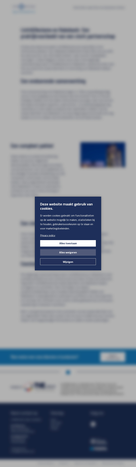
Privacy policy (47, 235)
